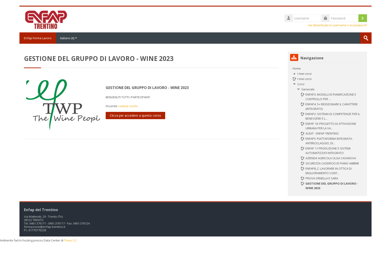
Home (297, 68)
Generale (308, 89)
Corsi (300, 84)
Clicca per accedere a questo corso (135, 115)
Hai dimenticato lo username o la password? (337, 25)
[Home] (45, 19)
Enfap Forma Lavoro (38, 38)
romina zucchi (128, 106)
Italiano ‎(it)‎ (67, 38)
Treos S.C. (71, 240)
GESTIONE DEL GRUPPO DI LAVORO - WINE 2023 (147, 87)
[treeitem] (327, 128)
